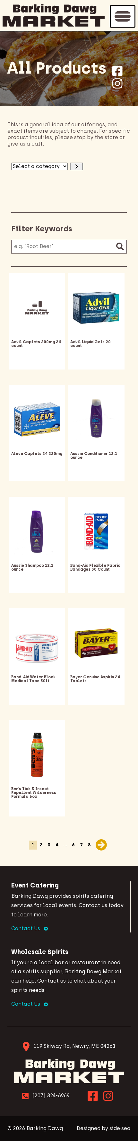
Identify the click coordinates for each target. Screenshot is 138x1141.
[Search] (120, 246)
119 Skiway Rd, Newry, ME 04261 (74, 1046)
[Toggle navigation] (122, 16)
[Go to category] (76, 166)
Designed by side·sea (103, 1128)
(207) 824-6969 (51, 1095)
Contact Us (26, 928)
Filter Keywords (41, 228)
